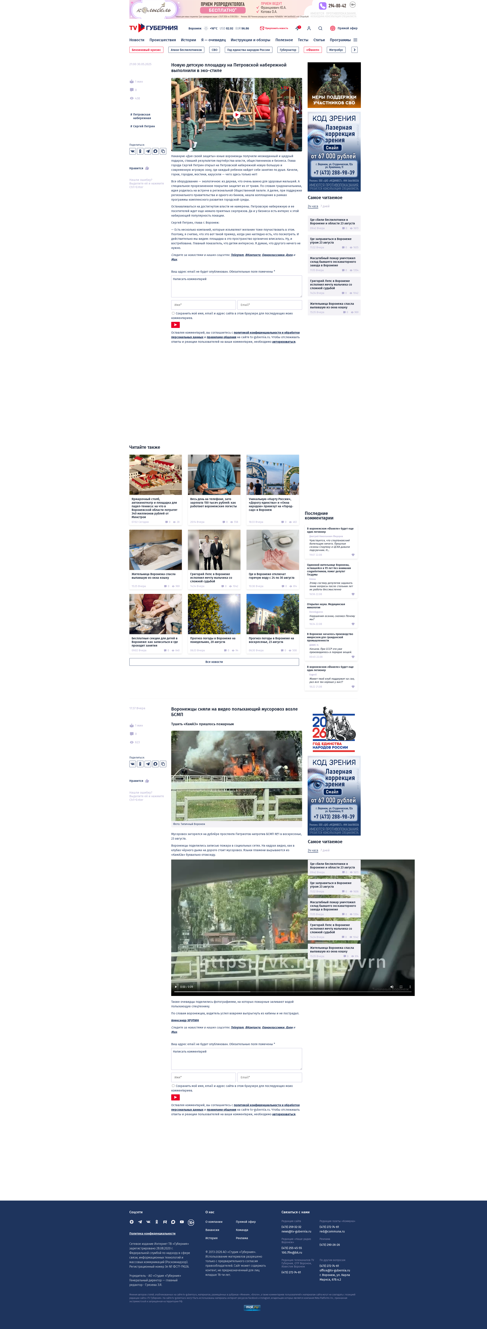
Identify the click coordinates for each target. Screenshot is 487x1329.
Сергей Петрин (144, 126)
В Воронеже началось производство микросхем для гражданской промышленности (330, 637)
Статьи (319, 40)
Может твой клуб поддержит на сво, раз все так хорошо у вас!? (331, 680)
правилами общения (221, 337)
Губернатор (288, 50)
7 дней (325, 206)
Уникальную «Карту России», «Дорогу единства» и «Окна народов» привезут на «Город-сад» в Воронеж (271, 504)
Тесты (303, 40)
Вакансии (212, 1230)
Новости (136, 40)
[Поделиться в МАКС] (155, 151)
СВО (214, 50)
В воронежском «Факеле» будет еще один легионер (330, 530)
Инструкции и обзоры (250, 40)
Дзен (289, 255)
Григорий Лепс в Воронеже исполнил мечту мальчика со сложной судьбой (331, 284)
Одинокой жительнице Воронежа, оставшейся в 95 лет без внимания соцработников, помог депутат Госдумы (329, 569)
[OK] (156, 1223)
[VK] (148, 1223)
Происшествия (163, 40)
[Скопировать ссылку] (163, 151)
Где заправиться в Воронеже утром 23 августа (331, 240)
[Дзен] (131, 1223)
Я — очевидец (213, 40)
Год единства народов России (248, 50)
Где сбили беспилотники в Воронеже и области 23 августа (332, 221)
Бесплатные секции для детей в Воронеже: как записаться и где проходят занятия (155, 641)
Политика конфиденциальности (152, 1233)
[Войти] (309, 28)
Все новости (214, 662)
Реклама (242, 1238)
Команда (242, 1230)
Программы (340, 40)
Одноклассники (273, 255)
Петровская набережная (142, 116)
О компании (214, 1222)
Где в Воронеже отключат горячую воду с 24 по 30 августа (271, 575)
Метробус (336, 50)
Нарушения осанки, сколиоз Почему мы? (332, 617)
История (211, 1238)
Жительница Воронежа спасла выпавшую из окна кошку (332, 305)
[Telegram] (140, 1223)
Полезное (284, 40)
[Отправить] (175, 325)
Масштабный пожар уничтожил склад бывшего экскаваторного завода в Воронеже (333, 261)
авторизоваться (283, 342)
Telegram (237, 255)
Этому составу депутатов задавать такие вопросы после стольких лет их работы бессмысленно (331, 586)
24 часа (313, 206)
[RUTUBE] (165, 1223)
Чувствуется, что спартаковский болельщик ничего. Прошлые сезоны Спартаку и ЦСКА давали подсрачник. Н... (329, 545)
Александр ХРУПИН (185, 1020)
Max (174, 259)
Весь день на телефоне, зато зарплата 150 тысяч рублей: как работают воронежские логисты (213, 502)
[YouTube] (182, 1223)
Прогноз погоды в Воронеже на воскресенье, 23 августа (271, 640)
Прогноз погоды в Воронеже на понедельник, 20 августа (213, 640)
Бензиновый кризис (146, 50)
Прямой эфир (348, 28)
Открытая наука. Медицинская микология (326, 606)
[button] (355, 50)
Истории (188, 40)
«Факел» (312, 50)
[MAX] (173, 1223)
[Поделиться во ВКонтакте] (132, 151)
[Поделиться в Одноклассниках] (140, 151)
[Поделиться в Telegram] (148, 151)
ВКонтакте (252, 255)
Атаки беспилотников (186, 50)
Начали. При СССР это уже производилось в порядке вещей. (330, 650)
